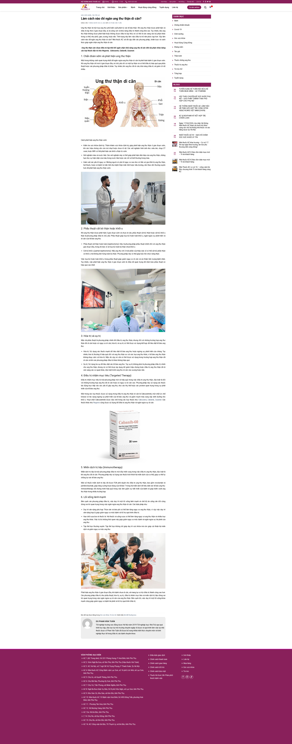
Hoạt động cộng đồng (147, 7)
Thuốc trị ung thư (181, 65)
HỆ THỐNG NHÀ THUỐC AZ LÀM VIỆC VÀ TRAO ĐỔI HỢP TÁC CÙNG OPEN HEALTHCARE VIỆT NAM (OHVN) (194, 108)
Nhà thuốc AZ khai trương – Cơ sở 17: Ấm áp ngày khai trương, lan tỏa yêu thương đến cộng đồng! (194, 145)
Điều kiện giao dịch (157, 655)
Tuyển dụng (164, 7)
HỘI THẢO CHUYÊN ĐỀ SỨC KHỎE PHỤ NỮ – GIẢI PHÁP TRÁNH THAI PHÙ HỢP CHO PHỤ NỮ (195, 98)
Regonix (96, 403)
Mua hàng (187, 663)
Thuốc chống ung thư (182, 60)
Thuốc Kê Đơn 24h (157, 675)
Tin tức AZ (190, 2)
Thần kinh (178, 56)
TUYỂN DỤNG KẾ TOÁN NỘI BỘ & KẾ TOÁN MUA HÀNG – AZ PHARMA (193, 90)
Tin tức (186, 671)
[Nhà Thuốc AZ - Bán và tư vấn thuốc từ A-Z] (87, 7)
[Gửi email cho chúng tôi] (210, 2)
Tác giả (177, 51)
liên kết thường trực (130, 615)
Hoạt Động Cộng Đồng (183, 43)
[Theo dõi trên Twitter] (207, 2)
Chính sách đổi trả (157, 667)
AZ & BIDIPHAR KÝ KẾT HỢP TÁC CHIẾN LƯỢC (192, 117)
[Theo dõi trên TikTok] (191, 677)
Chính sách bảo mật (158, 671)
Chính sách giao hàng (158, 663)
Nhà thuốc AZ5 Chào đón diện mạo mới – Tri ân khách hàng (194, 153)
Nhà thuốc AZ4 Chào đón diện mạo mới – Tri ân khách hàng (194, 161)
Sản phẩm (172, 2)
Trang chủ (100, 7)
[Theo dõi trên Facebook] (203, 2)
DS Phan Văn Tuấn (115, 23)
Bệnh (133, 7)
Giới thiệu (164, 2)
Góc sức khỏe (86, 15)
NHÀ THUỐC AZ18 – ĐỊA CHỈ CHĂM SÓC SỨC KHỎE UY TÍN (193, 136)
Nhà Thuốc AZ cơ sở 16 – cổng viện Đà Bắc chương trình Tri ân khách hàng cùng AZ (195, 169)
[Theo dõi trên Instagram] (205, 2)
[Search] (205, 7)
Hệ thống (181, 2)
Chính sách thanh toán (158, 659)
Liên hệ (198, 2)
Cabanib (151, 400)
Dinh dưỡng (178, 34)
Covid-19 (178, 29)
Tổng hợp (178, 73)
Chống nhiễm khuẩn (182, 25)
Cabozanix (142, 400)
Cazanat (158, 400)
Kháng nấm (178, 47)
